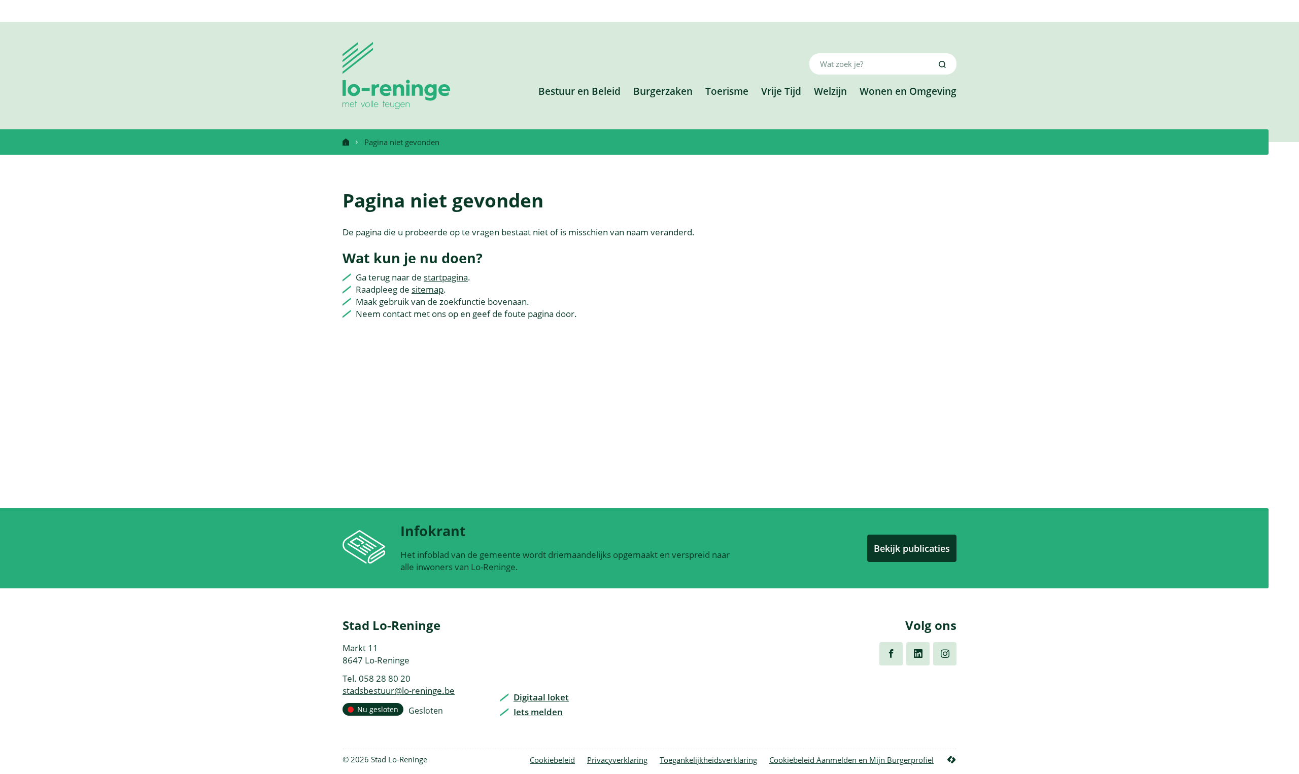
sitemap (427, 289)
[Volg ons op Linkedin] (918, 653)
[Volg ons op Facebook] (891, 653)
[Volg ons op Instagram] (944, 653)
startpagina (446, 277)
